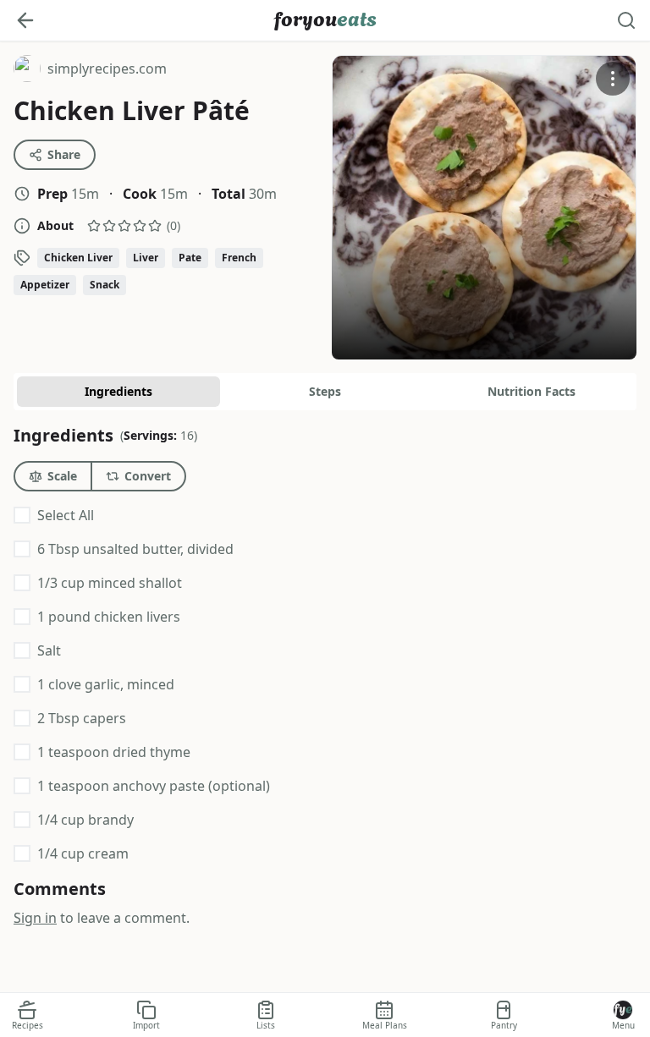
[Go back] (25, 20)
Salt (49, 650)
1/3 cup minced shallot (109, 582)
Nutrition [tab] (532, 391)
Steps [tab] (325, 391)
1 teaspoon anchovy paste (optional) (153, 785)
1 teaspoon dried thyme (113, 752)
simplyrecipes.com (90, 70)
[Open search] (626, 20)
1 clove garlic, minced (105, 684)
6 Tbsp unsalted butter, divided (135, 549)
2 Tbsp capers (81, 718)
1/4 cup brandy (85, 819)
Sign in (35, 917)
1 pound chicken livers (108, 616)
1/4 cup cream (83, 853)
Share (63, 154)
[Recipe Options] (613, 79)
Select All (65, 515)
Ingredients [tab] (118, 391)
